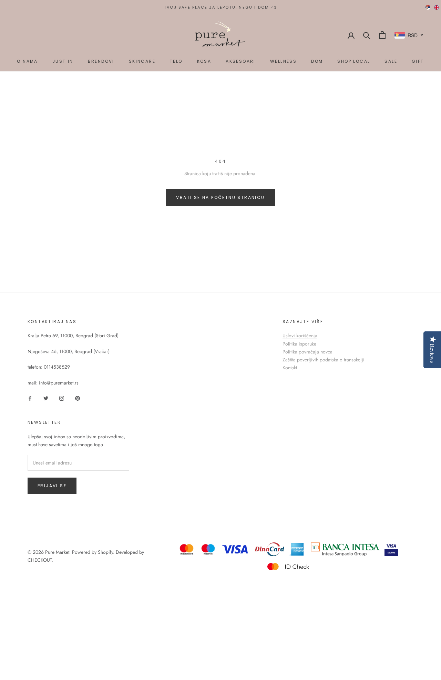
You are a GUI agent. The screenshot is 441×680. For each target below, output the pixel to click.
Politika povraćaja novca (307, 351)
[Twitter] (45, 398)
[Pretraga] (366, 35)
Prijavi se (52, 486)
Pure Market (57, 552)
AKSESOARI (241, 61)
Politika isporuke (299, 343)
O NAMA (27, 61)
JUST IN (62, 61)
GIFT (418, 61)
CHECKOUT (40, 560)
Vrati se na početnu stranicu (220, 197)
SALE (390, 61)
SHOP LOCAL (353, 61)
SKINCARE (142, 61)
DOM (317, 61)
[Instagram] (61, 398)
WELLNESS (283, 61)
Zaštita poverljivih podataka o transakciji (324, 359)
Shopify (105, 552)
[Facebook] (30, 398)
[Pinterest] (77, 398)
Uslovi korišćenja (300, 335)
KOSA (204, 61)
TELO (176, 61)
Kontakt (290, 367)
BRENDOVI (101, 61)
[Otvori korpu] (382, 35)
